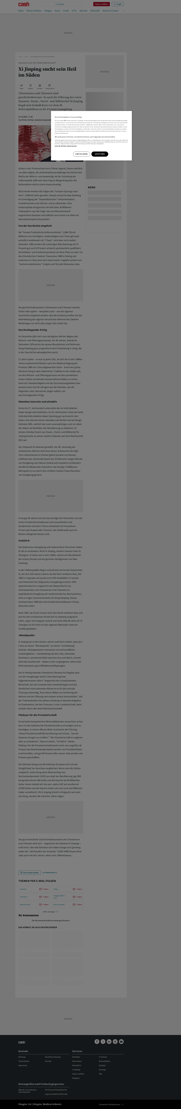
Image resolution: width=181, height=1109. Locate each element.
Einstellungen (81, 154)
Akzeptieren (100, 154)
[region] (91, 136)
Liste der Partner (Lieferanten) (66, 146)
